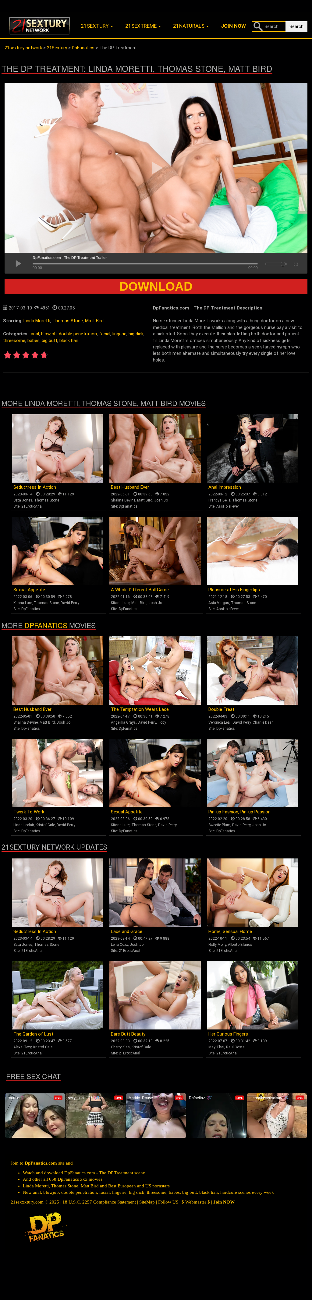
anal (35, 334)
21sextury (95, 26)
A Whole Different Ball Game (140, 589)
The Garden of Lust (33, 1034)
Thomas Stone (67, 320)
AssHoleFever (227, 506)
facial (104, 334)
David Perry (70, 603)
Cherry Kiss (120, 1047)
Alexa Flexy (22, 1047)
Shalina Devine (123, 500)
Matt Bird (94, 320)
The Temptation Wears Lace (140, 709)
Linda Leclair (23, 825)
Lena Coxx (119, 944)
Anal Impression (224, 487)
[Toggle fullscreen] (295, 263)
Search (296, 26)
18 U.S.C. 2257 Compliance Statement (99, 1202)
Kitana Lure (22, 603)
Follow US (168, 1202)
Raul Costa (235, 1047)
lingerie (119, 334)
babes (33, 340)
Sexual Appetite (29, 589)
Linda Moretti (36, 320)
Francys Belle (219, 500)
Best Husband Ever (130, 487)
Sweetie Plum (219, 825)
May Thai (216, 1047)
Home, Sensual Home (230, 931)
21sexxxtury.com (27, 1202)
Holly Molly (217, 944)
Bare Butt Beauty (128, 1034)
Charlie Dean (263, 722)
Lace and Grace (126, 931)
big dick (136, 334)
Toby (162, 722)
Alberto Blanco (240, 944)
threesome (14, 340)
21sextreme (141, 26)
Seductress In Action (34, 487)
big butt (49, 340)
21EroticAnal (32, 506)
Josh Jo (161, 500)
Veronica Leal (219, 722)
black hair (68, 340)
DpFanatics (128, 506)
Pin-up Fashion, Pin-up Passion (239, 812)
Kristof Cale (45, 825)
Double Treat (221, 709)
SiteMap (147, 1202)
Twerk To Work (28, 812)
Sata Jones (22, 500)
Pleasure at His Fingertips (234, 589)
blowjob (49, 334)
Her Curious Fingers (228, 1034)
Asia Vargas (218, 603)
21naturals (189, 26)
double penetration (78, 334)
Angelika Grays (123, 722)
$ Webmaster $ (196, 1202)
